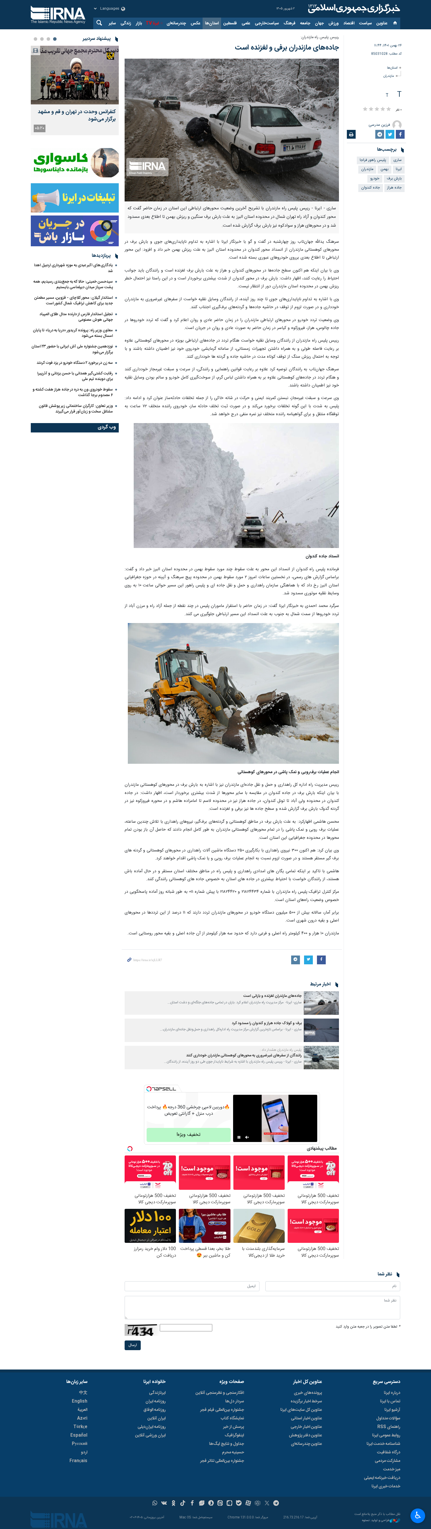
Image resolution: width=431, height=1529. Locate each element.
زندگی (126, 23)
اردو (84, 1452)
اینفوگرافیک (234, 1435)
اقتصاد (348, 23)
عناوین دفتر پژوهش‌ (305, 1435)
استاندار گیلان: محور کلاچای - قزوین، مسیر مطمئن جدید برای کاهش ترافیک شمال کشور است (73, 301)
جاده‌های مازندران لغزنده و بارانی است (272, 996)
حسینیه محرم (233, 1452)
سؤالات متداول (388, 1418)
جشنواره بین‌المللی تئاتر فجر (222, 1460)
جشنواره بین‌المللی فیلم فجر (222, 1409)
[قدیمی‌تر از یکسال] (321, 1003)
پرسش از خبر (233, 1426)
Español (78, 1435)
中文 (83, 1392)
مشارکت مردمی (387, 1460)
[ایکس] (267, 1503)
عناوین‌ (381, 23)
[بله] (239, 1503)
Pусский (79, 1443)
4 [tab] (35, 39)
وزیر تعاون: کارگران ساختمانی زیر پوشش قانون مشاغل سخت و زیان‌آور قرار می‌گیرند (76, 409)
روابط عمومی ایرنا (386, 1435)
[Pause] (238, 1137)
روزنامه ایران (155, 1401)
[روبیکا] (258, 1503)
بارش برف (394, 179)
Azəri (82, 1418)
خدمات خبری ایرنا (385, 1486)
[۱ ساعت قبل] (75, 75)
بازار (139, 23)
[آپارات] (248, 1503)
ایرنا (353, 9)
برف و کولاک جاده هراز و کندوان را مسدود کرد (267, 1023)
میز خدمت (391, 1469)
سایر (112, 23)
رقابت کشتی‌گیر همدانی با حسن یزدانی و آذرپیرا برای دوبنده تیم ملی (75, 376)
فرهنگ (290, 23)
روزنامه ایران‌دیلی (152, 1426)
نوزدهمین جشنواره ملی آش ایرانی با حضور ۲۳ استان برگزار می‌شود (72, 349)
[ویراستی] (202, 1503)
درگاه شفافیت (388, 1452)
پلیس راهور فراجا (373, 160)
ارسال (132, 1345)
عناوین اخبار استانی (306, 1418)
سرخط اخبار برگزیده (306, 1401)
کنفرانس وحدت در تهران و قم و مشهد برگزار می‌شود (77, 116)
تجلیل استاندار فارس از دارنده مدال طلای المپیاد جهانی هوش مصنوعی (76, 317)
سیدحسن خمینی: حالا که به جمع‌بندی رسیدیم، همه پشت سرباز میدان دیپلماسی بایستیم (73, 285)
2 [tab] (48, 39)
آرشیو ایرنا (392, 1409)
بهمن (384, 169)
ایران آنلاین (156, 1418)
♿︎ (418, 1515)
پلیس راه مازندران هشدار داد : (281, 1050)
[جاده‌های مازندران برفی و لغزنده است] (232, 130)
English (79, 1401)
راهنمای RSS (388, 1426)
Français (78, 1460)
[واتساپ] (155, 1503)
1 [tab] (55, 39)
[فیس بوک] (192, 1503)
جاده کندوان (370, 188)
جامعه (305, 23)
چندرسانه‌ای (176, 23)
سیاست (365, 23)
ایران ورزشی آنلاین (150, 1435)
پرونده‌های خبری (308, 1392)
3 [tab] (42, 39)
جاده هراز (394, 188)
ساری (397, 160)
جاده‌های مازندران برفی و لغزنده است (287, 48)
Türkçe (80, 1426)
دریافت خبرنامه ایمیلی (382, 1478)
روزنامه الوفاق (154, 1409)
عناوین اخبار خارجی (306, 1426)
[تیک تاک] (183, 1503)
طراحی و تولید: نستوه (376, 1520)
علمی (246, 23)
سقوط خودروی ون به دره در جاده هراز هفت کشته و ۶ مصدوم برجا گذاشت (73, 392)
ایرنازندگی (157, 1392)
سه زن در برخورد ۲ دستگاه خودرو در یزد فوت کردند (75, 363)
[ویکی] (164, 1503)
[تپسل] (149, 1089)
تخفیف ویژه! (189, 1135)
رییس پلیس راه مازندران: (320, 37)
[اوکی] (173, 1503)
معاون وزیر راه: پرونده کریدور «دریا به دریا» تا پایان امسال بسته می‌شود (73, 333)
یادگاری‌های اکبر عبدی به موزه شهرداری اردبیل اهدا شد (73, 268)
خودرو (374, 179)
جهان (319, 23)
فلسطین (230, 23)
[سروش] (211, 1503)
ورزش (333, 23)
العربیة (82, 1409)
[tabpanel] (75, 90)
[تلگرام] (276, 1503)
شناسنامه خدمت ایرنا (383, 1443)
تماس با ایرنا (390, 1401)
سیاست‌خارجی (267, 23)
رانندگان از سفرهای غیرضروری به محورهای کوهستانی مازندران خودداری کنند (244, 1056)
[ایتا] (220, 1503)
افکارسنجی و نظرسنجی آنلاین (220, 1392)
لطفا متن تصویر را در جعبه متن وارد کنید (368, 1327)
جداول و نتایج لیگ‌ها (226, 1443)
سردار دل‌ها (234, 1401)
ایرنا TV (152, 23)
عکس (195, 23)
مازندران (389, 76)
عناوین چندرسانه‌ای (306, 1443)
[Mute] (247, 1137)
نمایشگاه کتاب (232, 1418)
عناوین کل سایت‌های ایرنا (301, 1409)
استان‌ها (212, 23)
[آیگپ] (229, 1503)
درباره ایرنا (392, 1392)
